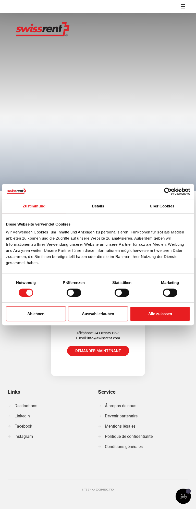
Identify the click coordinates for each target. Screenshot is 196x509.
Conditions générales (124, 446)
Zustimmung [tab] (34, 206)
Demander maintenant (98, 351)
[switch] (74, 293)
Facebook (23, 426)
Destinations (26, 405)
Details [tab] (98, 206)
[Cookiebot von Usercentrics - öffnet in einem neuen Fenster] (167, 191)
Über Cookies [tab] (162, 206)
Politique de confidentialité (129, 436)
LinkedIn (22, 416)
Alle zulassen (160, 314)
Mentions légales (120, 426)
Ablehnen (35, 314)
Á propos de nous (120, 405)
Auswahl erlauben (98, 314)
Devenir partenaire (121, 416)
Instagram (24, 436)
